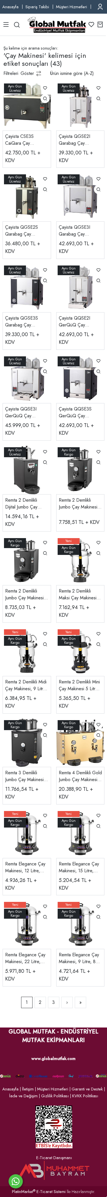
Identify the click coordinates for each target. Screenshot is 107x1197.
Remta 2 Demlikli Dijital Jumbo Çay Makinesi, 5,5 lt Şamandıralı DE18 (22, 503)
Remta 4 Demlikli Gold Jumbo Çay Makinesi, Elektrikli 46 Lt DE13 (80, 776)
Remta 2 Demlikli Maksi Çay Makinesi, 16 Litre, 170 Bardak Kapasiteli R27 (78, 594)
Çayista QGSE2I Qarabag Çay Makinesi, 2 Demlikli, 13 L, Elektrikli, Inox (78, 140)
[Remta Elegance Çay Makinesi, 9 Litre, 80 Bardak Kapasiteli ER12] (80, 924)
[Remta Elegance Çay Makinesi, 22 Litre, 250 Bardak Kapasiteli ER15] (27, 924)
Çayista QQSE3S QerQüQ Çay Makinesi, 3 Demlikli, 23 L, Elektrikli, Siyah (78, 412)
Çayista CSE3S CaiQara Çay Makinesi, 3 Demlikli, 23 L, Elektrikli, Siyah (25, 140)
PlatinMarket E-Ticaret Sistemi (39, 1191)
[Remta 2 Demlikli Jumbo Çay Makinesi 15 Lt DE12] (80, 469)
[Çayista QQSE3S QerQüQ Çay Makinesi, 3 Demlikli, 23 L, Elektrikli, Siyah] (80, 378)
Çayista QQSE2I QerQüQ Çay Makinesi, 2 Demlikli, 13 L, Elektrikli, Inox (78, 321)
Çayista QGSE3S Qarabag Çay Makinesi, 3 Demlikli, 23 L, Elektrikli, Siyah (25, 321)
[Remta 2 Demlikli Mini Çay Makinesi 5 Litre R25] (80, 651)
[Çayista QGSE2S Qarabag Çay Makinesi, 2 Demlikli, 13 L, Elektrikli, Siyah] (27, 196)
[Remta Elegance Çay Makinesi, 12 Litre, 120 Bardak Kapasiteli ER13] (27, 833)
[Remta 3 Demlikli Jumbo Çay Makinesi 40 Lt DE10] (27, 742)
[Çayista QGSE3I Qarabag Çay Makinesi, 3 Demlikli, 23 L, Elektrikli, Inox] (80, 196)
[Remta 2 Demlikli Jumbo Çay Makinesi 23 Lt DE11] (27, 560)
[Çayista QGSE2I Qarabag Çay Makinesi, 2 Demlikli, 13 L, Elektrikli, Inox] (80, 106)
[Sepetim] (100, 24)
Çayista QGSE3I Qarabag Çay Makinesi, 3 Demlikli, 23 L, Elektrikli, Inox (78, 231)
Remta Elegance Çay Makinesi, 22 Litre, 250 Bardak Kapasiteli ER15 (26, 958)
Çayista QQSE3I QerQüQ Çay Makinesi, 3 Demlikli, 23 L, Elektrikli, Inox (25, 412)
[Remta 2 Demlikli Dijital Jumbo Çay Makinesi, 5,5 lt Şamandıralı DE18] (27, 469)
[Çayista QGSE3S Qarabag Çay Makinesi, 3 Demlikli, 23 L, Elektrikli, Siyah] (27, 287)
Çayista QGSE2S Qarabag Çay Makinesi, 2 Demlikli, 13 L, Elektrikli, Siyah (25, 231)
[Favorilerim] (91, 24)
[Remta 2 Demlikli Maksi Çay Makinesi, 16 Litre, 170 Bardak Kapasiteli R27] (80, 560)
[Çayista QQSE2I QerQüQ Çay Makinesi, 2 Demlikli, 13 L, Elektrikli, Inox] (80, 287)
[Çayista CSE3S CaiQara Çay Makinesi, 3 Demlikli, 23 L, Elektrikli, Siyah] (27, 106)
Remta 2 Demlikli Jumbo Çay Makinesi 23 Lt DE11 (24, 594)
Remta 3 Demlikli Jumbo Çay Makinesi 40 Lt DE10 (24, 776)
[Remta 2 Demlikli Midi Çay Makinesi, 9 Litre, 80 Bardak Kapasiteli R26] (27, 651)
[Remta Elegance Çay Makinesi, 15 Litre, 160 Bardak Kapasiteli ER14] (80, 833)
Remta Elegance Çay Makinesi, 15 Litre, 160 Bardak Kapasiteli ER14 (79, 867)
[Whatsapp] (16, 1181)
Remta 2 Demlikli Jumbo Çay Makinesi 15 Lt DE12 (78, 503)
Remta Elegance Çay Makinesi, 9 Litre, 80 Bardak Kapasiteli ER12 (79, 958)
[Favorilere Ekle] (45, 88)
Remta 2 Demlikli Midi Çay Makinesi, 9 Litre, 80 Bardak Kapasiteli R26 (26, 685)
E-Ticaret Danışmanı (54, 1158)
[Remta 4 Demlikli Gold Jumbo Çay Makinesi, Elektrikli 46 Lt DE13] (80, 742)
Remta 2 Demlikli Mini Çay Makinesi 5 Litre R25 (79, 685)
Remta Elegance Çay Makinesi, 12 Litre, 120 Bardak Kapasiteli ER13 (26, 867)
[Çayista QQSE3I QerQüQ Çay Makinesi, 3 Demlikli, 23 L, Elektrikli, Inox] (27, 378)
